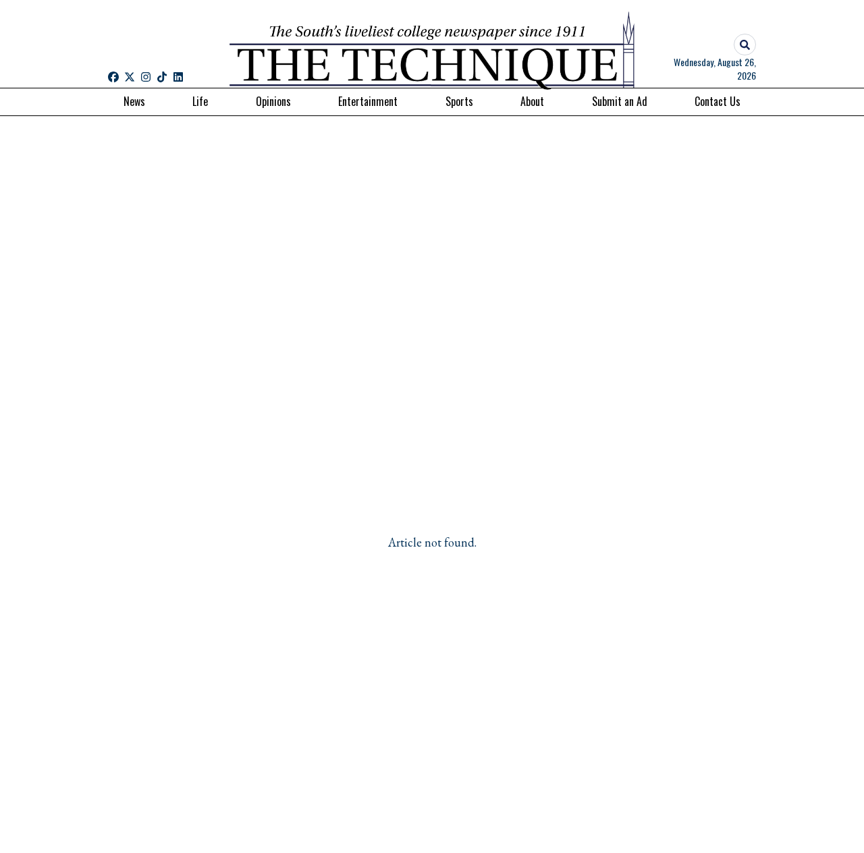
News (134, 101)
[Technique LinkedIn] (178, 77)
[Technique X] (129, 77)
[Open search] (745, 45)
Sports (459, 101)
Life (200, 101)
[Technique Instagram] (145, 77)
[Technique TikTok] (162, 77)
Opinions (273, 101)
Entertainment (368, 101)
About (532, 101)
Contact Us (717, 101)
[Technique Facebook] (113, 77)
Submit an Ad (619, 101)
